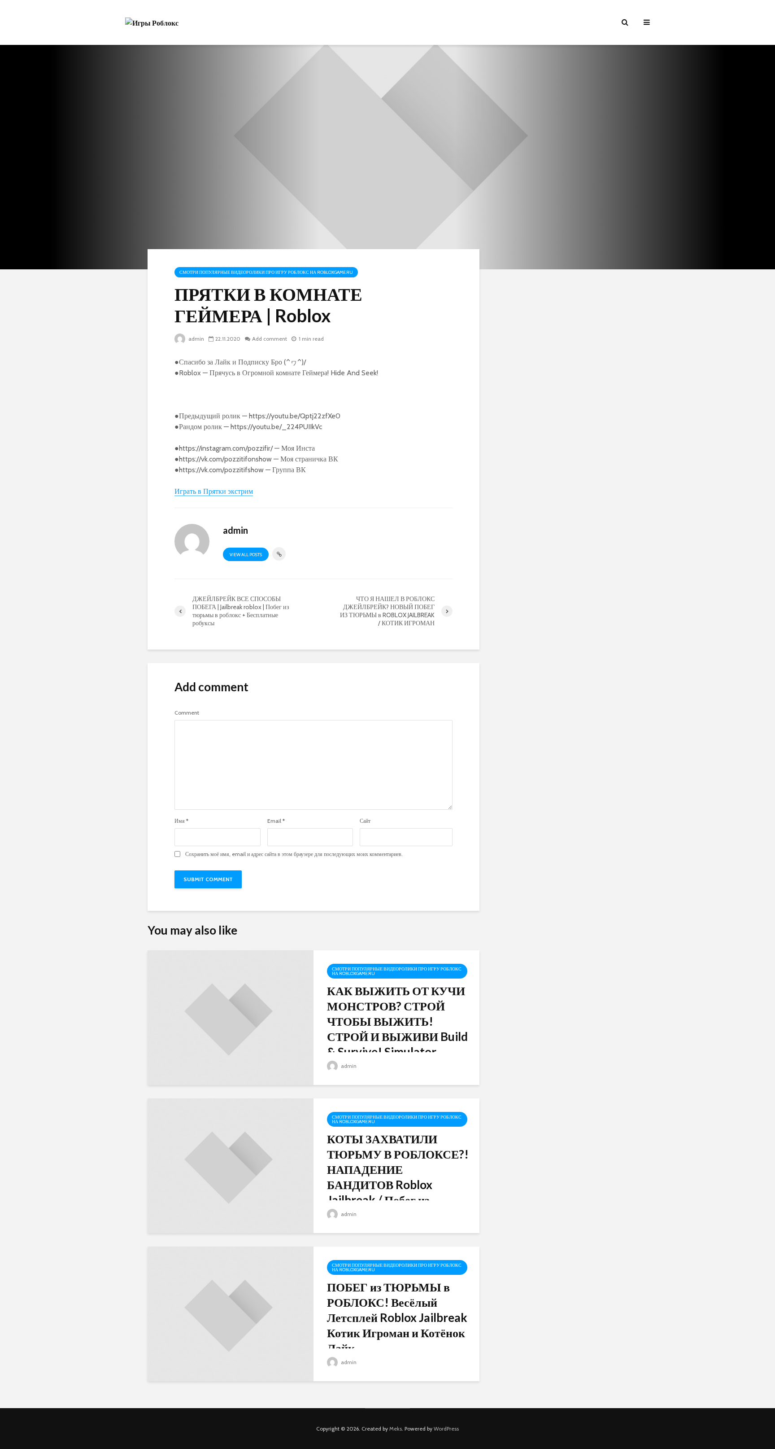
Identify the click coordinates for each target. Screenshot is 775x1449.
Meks (395, 1428)
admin (195, 338)
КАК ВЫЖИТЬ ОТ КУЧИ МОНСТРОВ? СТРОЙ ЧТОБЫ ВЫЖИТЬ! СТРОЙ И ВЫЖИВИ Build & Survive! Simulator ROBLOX (397, 1029)
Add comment (269, 338)
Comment (186, 713)
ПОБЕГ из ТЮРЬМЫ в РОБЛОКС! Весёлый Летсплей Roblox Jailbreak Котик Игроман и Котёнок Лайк (397, 1317)
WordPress (446, 1428)
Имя (181, 821)
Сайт (365, 821)
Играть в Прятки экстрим (213, 491)
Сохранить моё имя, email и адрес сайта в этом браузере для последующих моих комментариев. (294, 854)
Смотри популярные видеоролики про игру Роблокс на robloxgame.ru (266, 272)
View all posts (246, 555)
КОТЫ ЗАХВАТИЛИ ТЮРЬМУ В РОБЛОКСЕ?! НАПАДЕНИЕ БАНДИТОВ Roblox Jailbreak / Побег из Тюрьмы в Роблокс (398, 1177)
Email (276, 821)
